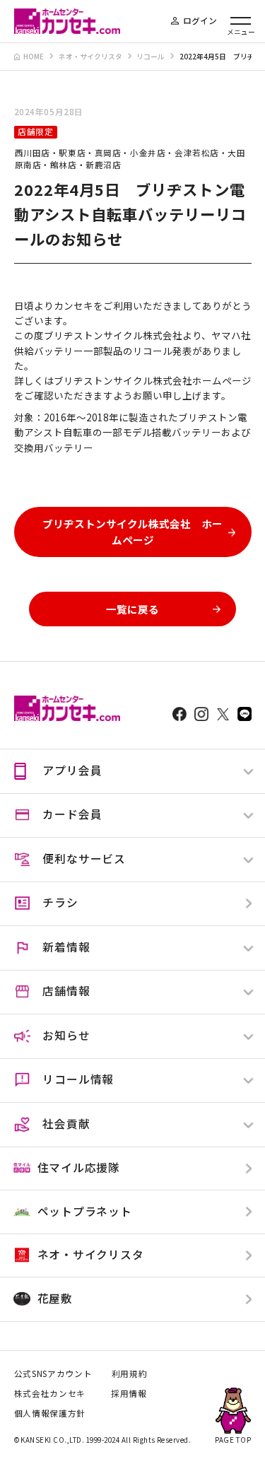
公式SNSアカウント (53, 1373)
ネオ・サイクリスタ (90, 57)
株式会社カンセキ (50, 1393)
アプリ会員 (72, 770)
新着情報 (66, 947)
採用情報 (129, 1393)
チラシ (60, 902)
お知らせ (66, 1035)
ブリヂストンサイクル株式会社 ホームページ (132, 531)
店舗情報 (66, 991)
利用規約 (130, 1373)
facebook (179, 714)
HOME (33, 57)
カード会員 (72, 814)
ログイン (200, 20)
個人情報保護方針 (50, 1413)
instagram (201, 714)
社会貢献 (66, 1123)
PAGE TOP (233, 1440)
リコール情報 (78, 1079)
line (244, 714)
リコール (150, 57)
